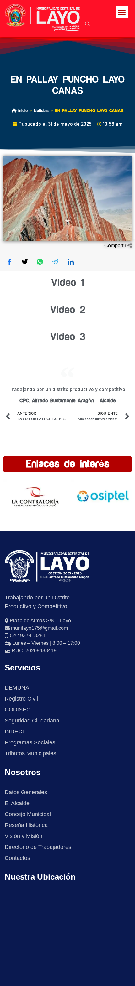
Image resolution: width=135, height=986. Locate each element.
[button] (122, 12)
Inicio (22, 110)
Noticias (41, 110)
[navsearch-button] (87, 24)
